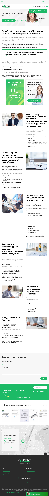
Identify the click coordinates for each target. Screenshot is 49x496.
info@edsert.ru (7, 438)
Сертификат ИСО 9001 (32, 473)
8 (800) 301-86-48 (40, 6)
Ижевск (45, 1)
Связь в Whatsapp (8, 20)
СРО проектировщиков (8, 473)
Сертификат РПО (31, 471)
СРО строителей (6, 471)
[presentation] (43, 405)
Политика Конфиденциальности (38, 395)
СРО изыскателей (6, 475)
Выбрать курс (24, 20)
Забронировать (34, 100)
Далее (43, 378)
